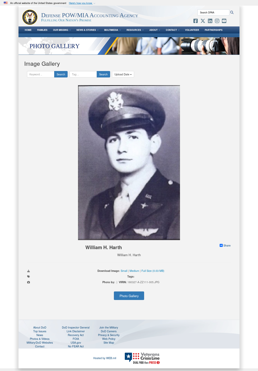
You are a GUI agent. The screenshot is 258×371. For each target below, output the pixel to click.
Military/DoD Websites (40, 342)
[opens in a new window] (195, 21)
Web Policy (108, 339)
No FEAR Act (76, 346)
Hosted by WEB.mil (104, 358)
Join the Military (108, 327)
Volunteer (192, 30)
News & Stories (86, 30)
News (39, 335)
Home (28, 30)
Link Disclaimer (76, 331)
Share (227, 245)
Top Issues (39, 331)
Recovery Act (76, 335)
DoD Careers (109, 331)
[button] (82, 3)
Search (61, 74)
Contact (171, 30)
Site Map (109, 342)
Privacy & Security (109, 335)
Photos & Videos (39, 339)
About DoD (39, 327)
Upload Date (122, 74)
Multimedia (111, 30)
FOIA (76, 339)
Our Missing (60, 30)
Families (42, 30)
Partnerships (213, 30)
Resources (134, 30)
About (153, 30)
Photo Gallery (129, 296)
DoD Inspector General (76, 327)
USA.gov (76, 342)
